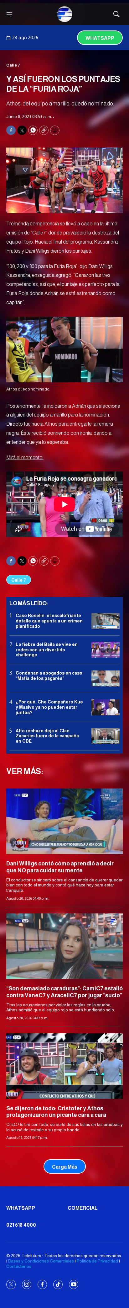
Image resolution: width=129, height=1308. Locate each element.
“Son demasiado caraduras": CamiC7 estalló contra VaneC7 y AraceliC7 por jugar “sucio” (64, 991)
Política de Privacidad (97, 1260)
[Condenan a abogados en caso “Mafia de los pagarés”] (105, 678)
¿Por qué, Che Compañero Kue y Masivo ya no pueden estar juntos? (49, 707)
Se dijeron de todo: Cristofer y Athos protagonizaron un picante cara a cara (56, 1111)
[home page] (64, 14)
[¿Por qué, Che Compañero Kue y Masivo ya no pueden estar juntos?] (105, 707)
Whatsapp (99, 38)
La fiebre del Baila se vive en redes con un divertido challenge (47, 650)
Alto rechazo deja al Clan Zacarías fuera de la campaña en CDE (47, 736)
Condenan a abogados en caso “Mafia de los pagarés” (49, 675)
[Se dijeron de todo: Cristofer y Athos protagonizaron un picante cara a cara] (64, 1066)
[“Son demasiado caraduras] (64, 946)
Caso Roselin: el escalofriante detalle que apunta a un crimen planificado (49, 621)
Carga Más (64, 1167)
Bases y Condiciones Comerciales (41, 1260)
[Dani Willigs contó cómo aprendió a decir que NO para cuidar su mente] (64, 821)
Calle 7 (13, 65)
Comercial (83, 1208)
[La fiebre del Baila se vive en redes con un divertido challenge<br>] (105, 650)
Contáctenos (18, 1266)
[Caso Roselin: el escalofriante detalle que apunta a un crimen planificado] (105, 621)
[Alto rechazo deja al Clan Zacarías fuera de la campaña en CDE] (105, 736)
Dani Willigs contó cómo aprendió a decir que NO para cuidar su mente (60, 867)
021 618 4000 (21, 1225)
